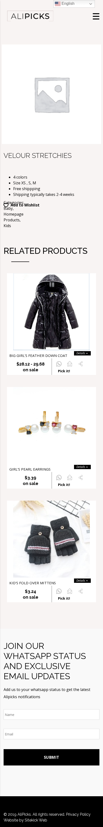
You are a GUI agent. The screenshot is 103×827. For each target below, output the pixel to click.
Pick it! (64, 370)
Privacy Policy (78, 814)
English (67, 3)
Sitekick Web (36, 820)
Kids (7, 225)
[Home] (30, 16)
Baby (8, 208)
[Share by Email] (69, 366)
